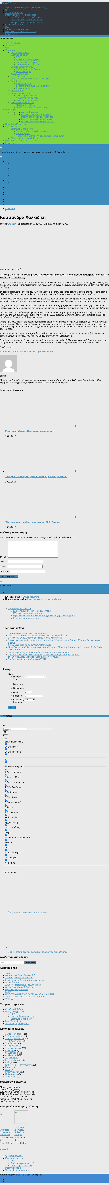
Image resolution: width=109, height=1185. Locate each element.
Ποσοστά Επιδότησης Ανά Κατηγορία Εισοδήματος (40, 136)
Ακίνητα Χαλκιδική (29, 112)
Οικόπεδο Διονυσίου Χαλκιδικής (5, 1132)
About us (9, 45)
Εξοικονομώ (11, 126)
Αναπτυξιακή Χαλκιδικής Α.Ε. (19, 978)
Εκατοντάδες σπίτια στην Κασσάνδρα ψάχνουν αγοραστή (26, 352)
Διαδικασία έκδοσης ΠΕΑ (28, 60)
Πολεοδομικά (11, 161)
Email (3, 566)
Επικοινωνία (11, 34)
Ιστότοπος (5, 571)
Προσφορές (10, 110)
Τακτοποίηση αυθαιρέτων (22, 102)
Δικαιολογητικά (23, 133)
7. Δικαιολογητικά (13, 1048)
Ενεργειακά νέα (18, 182)
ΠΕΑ (7, 27)
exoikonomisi (11, 1055)
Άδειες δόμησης (18, 163)
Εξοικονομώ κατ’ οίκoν (26, 62)
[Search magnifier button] (5, 732)
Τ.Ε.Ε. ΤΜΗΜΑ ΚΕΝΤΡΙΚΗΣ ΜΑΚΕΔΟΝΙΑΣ (26, 997)
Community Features (18, 701)
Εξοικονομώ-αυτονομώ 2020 (24, 138)
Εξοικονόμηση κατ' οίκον (16, 989)
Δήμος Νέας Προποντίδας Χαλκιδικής (23, 985)
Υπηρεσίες (10, 50)
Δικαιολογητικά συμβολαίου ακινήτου (33, 86)
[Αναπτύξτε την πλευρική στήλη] (1, 581)
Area (15, 692)
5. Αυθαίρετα (11, 1043)
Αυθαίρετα (10, 190)
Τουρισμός (10, 202)
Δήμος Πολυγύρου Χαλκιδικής (19, 987)
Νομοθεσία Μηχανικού (15, 124)
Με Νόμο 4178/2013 (25, 105)
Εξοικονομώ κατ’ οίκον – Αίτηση (28, 613)
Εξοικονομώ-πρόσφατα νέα (26, 618)
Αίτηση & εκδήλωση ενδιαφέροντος (32, 131)
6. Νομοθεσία (11, 1046)
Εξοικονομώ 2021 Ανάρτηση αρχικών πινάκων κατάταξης (35, 638)
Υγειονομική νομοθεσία (27, 100)
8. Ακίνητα (10, 208)
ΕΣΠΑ (8, 992)
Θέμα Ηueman (49, 1175)
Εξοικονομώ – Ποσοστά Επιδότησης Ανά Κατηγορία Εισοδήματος (44, 616)
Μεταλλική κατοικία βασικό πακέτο (27, 20)
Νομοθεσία (16, 173)
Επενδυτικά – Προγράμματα (18, 204)
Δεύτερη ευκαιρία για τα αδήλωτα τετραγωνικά (29, 645)
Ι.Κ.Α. (13, 171)
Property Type (17, 678)
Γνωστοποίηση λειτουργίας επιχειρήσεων (24, 980)
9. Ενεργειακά (11, 1053)
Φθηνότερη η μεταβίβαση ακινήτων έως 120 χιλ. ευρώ (32, 522)
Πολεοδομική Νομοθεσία (27, 95)
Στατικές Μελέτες (18, 178)
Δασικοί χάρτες (12, 982)
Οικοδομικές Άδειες (14, 24)
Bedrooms (18, 684)
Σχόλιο (4, 557)
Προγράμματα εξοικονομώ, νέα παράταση (27, 633)
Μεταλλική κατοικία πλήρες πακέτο (27, 22)
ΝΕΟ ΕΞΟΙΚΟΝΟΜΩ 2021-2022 (20, 31)
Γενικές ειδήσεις (12, 197)
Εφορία (8, 199)
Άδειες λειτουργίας (14, 12)
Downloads (16, 81)
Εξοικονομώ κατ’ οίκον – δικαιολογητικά (32, 611)
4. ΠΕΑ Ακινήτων (13, 1041)
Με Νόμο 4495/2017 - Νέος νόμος (32, 107)
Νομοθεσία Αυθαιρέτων (27, 98)
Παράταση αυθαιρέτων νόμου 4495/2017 (27, 659)
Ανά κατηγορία (23, 88)
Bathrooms (18, 688)
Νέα (7, 10)
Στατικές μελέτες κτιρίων (16, 29)
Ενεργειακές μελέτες (20, 55)
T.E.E (7, 973)
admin (13, 224)
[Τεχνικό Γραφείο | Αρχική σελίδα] (8, 3)
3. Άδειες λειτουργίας (15, 1038)
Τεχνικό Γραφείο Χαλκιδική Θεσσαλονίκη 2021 (27, 8)
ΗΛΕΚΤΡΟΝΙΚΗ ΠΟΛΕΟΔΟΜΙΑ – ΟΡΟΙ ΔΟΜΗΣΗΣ (29, 994)
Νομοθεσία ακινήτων (20, 93)
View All (4, 1149)
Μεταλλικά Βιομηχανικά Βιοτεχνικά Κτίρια (30, 79)
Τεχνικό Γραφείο (12, 43)
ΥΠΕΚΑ (9, 999)
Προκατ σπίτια (17, 91)
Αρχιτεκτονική (17, 168)
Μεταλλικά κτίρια (23, 71)
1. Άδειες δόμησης (13, 1034)
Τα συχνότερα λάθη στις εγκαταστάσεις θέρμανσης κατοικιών (36, 476)
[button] (6, 38)
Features (17, 696)
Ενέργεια (9, 180)
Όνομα (4, 561)
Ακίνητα (9, 194)
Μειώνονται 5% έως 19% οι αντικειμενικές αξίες (28, 431)
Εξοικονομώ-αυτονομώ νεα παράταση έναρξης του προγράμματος (39, 652)
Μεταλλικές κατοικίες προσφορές (20, 15)
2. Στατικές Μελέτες (14, 1036)
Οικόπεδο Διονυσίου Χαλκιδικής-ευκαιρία (20, 1131)
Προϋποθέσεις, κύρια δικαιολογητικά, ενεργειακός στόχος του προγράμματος (44, 654)
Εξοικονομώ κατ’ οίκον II (27, 64)
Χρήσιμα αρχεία (23, 83)
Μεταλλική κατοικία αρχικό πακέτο (26, 17)
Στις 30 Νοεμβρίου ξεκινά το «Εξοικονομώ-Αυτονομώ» (33, 657)
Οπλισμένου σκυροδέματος (29, 69)
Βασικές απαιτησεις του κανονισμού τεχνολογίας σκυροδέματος (37, 635)
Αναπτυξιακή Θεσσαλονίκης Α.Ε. (20, 975)
